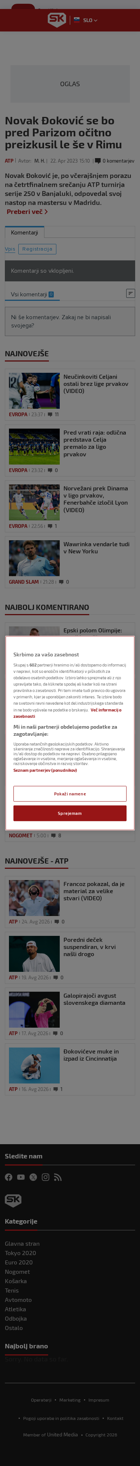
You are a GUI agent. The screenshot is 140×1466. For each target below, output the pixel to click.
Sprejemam (70, 813)
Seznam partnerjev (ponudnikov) (45, 770)
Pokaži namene (70, 793)
